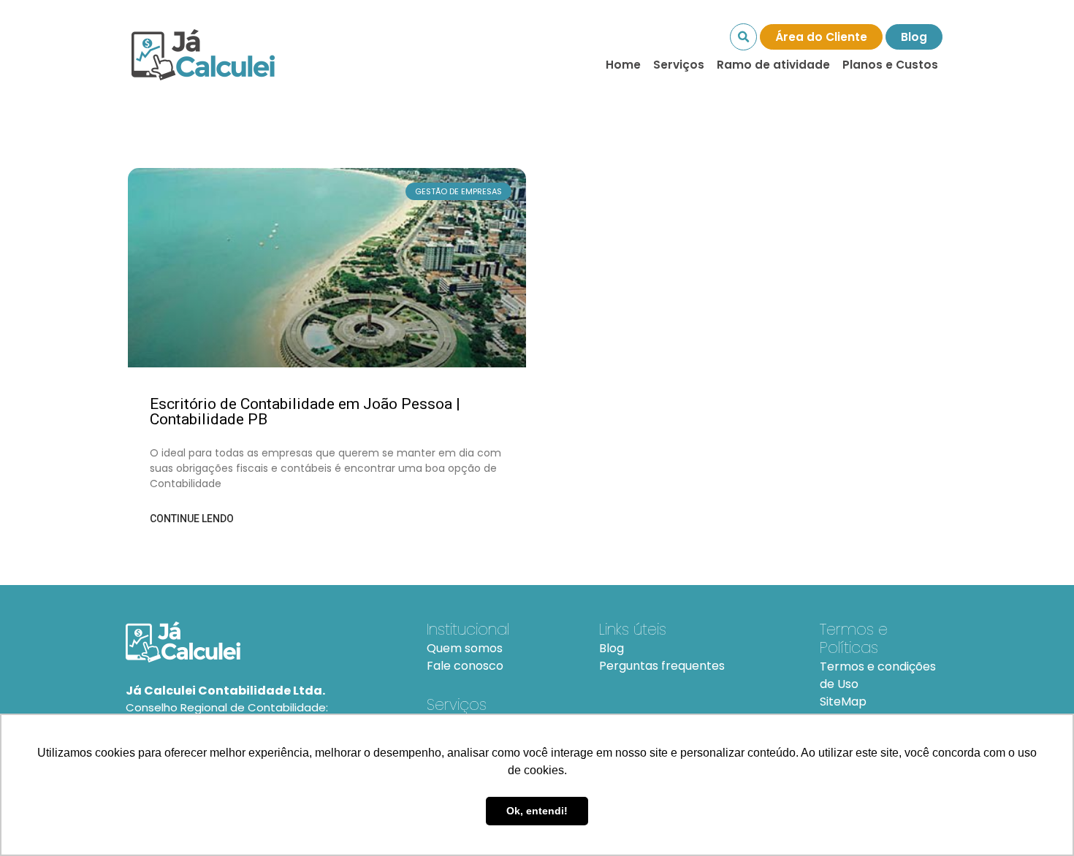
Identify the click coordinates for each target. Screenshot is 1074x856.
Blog (914, 37)
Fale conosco (465, 665)
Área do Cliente (821, 37)
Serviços (678, 64)
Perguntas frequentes (662, 665)
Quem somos (465, 648)
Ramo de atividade (773, 64)
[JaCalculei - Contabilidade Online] (259, 642)
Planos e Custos (890, 64)
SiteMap (843, 701)
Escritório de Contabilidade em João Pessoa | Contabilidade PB (305, 411)
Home (623, 64)
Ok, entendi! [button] (537, 811)
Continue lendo (192, 518)
